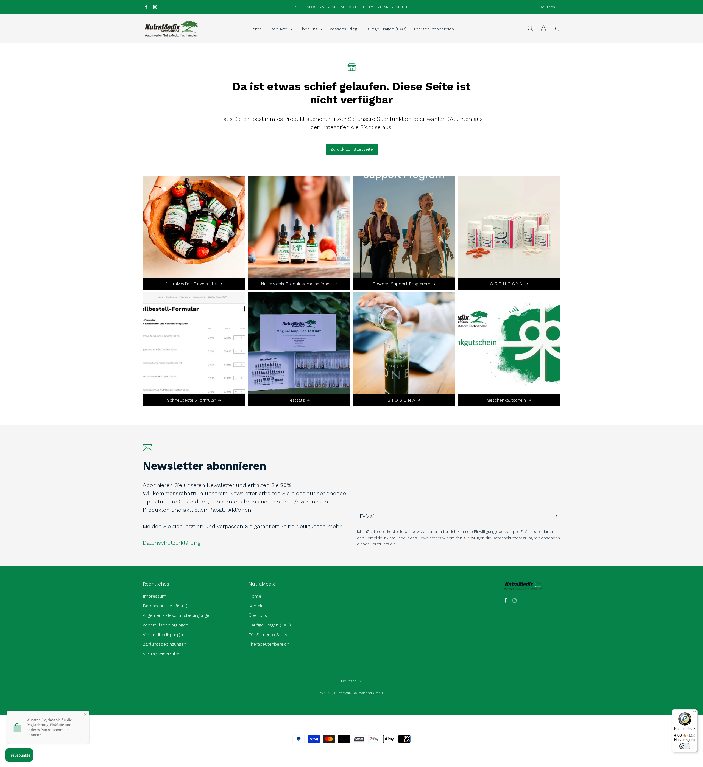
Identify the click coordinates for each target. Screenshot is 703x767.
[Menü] (694, 712)
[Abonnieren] (555, 516)
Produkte (279, 29)
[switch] (684, 746)
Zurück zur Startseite (351, 149)
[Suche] (530, 28)
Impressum (154, 596)
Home (255, 29)
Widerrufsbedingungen (165, 625)
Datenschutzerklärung (171, 542)
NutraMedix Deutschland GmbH (358, 693)
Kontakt (256, 605)
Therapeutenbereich (433, 29)
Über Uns (309, 29)
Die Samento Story (268, 634)
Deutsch (547, 7)
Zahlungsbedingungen (164, 644)
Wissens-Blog (343, 29)
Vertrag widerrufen (161, 653)
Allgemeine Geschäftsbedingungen (177, 615)
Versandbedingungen (164, 634)
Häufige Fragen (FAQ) (385, 29)
